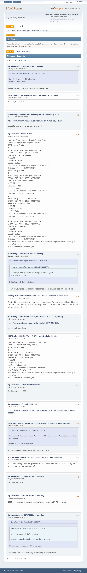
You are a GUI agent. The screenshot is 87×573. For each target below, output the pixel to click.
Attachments (26, 51)
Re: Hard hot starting (35, 254)
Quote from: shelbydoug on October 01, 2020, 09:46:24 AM (29, 261)
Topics (18, 51)
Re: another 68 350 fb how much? (33, 66)
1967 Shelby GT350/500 (17, 115)
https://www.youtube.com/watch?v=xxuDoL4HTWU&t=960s (33, 323)
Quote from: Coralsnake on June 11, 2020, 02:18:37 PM (28, 430)
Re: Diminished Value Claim (52, 457)
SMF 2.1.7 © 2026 (9, 570)
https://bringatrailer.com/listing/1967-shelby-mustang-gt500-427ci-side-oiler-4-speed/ (41, 411)
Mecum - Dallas (26, 134)
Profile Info (10, 35)
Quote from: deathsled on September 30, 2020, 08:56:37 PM (30, 267)
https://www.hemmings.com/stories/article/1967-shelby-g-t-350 (35, 121)
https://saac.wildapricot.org (58, 19)
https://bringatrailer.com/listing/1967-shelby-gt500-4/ (30, 539)
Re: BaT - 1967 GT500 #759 (30, 385)
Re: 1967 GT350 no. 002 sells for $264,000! (42, 336)
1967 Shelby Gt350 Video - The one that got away (45, 317)
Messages (10, 51)
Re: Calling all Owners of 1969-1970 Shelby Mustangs (50, 423)
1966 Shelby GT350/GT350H (18, 95)
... (23, 60)
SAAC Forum (14, 8)
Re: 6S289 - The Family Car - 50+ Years (44, 95)
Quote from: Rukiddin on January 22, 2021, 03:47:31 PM (28, 73)
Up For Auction (13, 66)
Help (63, 571)
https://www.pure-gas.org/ (20, 275)
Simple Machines (19, 570)
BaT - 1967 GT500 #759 (29, 404)
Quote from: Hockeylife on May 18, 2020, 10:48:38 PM (28, 528)
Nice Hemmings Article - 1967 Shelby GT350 (43, 115)
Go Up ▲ (80, 571)
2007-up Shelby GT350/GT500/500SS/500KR (24, 296)
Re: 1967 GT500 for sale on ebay (32, 477)
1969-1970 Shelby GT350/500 (19, 423)
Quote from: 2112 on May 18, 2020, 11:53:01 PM (26, 522)
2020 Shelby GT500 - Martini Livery (55, 296)
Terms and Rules (71, 571)
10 (25, 60)
